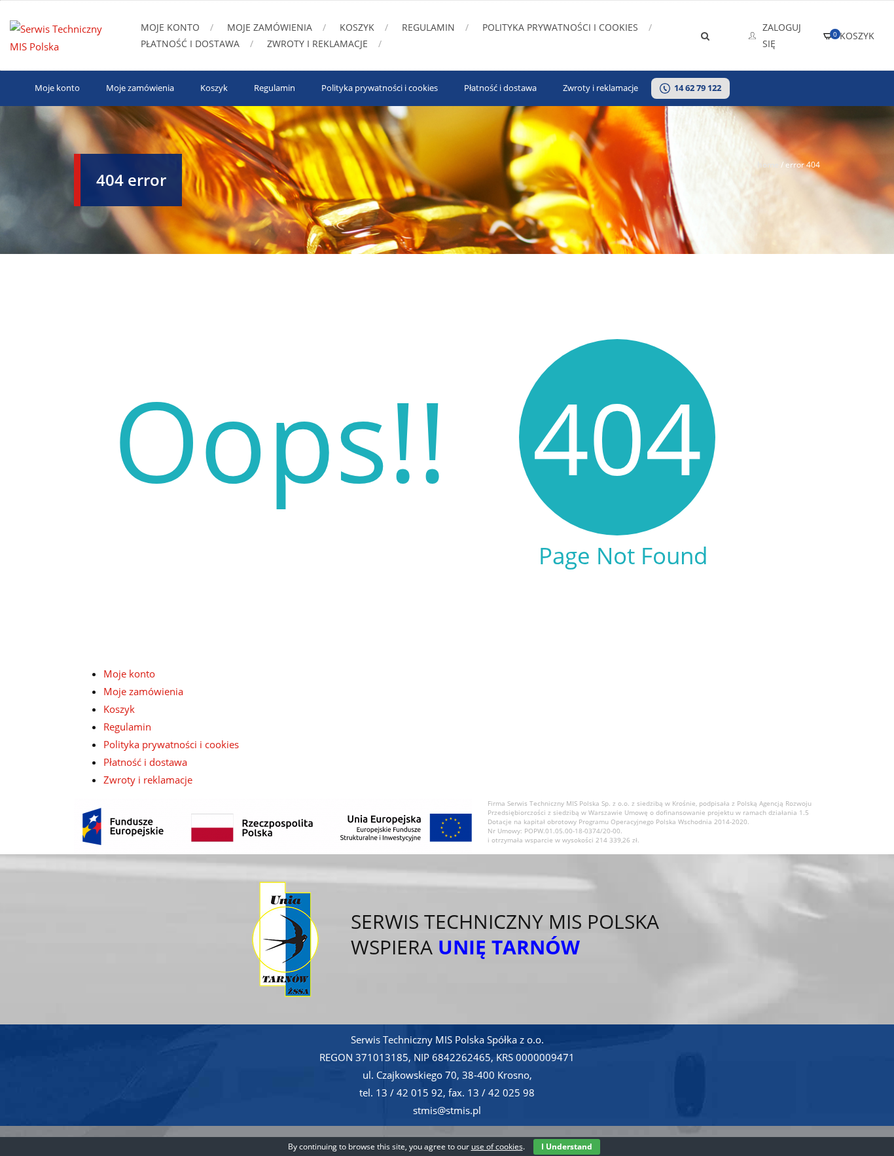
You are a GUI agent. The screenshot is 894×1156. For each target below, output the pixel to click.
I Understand (566, 1146)
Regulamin (428, 27)
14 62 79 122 (695, 88)
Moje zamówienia (269, 27)
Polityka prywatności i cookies (560, 27)
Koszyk (357, 27)
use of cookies (497, 1146)
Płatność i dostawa (190, 43)
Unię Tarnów (509, 946)
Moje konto (170, 27)
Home (768, 164)
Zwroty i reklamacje (317, 43)
